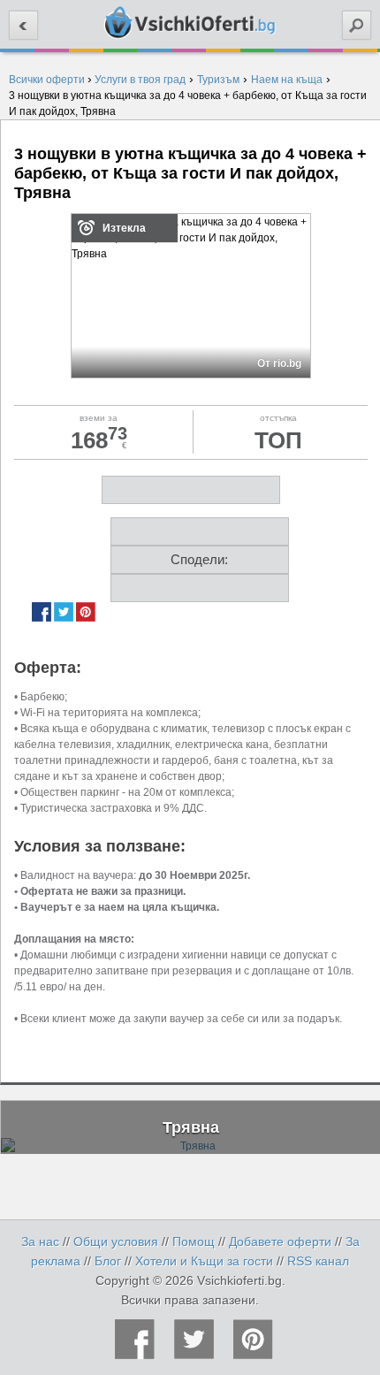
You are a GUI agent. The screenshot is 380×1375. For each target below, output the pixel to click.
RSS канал (318, 1261)
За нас (40, 1241)
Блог (108, 1261)
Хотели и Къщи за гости (204, 1261)
